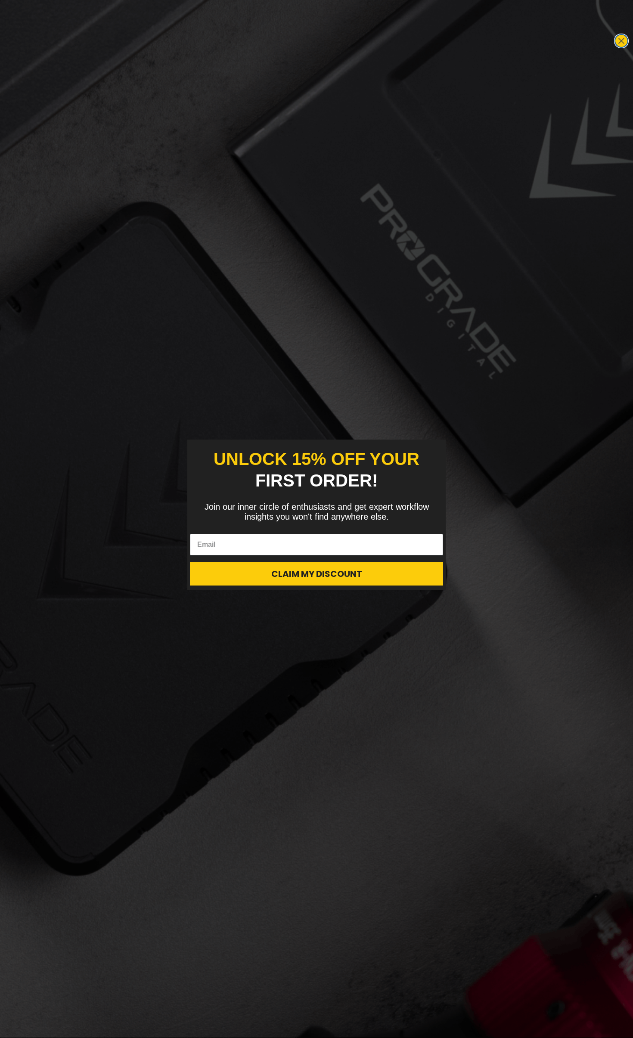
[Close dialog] (621, 40)
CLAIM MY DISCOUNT (316, 574)
